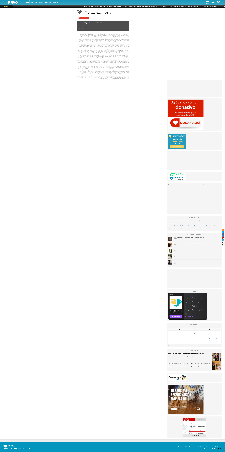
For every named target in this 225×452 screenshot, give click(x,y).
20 (194, 338)
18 (179, 338)
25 (179, 340)
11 (179, 336)
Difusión (202, 446)
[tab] (188, 419)
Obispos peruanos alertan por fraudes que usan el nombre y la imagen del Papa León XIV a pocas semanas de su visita (190, 228)
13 (194, 336)
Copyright (212, 446)
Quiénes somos (181, 446)
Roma (31, 2)
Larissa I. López (81, 28)
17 (172, 338)
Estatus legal (207, 446)
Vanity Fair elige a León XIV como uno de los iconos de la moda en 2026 (186, 249)
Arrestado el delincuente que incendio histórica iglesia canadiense (50, 6)
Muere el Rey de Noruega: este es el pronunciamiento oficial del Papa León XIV (186, 353)
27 (194, 340)
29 (209, 340)
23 (216, 338)
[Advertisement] (194, 88)
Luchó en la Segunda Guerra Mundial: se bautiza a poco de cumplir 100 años (182, 220)
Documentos (48, 2)
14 (201, 336)
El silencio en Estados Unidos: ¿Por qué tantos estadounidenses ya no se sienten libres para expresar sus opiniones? (98, 6)
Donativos (55, 2)
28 (201, 340)
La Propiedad (190, 446)
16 (216, 336)
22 (209, 338)
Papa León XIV (25, 2)
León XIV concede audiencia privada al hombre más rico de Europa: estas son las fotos (189, 243)
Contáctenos (218, 446)
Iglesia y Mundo (39, 2)
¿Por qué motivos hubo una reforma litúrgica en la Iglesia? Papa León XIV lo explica (188, 237)
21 (201, 338)
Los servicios (197, 446)
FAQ (186, 446)
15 (209, 336)
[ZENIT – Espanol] (14, 2)
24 (172, 340)
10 (172, 336)
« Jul (169, 345)
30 (216, 340)
